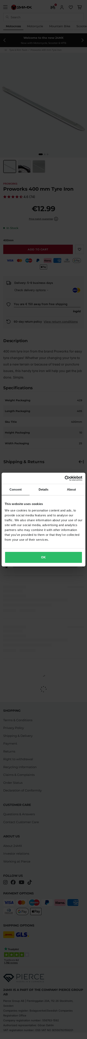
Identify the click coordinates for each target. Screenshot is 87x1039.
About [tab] (71, 489)
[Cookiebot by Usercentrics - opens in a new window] (64, 478)
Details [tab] (44, 489)
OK (43, 557)
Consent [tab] (16, 489)
